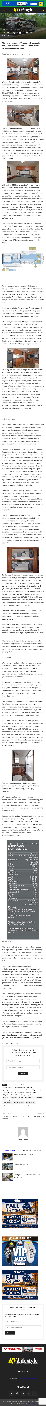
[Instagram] (17, 1393)
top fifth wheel (7, 1102)
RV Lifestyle (14, 1095)
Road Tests (5, 29)
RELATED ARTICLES (13, 1150)
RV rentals (6, 1097)
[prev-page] (3, 1185)
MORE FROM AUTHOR (32, 1150)
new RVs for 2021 (8, 1092)
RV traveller (15, 1100)
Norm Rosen (8, 36)
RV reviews (28, 1097)
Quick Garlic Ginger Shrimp (10, 1117)
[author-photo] (23, 1137)
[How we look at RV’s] (7, 1166)
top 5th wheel (34, 1100)
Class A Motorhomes (15, 29)
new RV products (35, 1090)
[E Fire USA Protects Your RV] (7, 1156)
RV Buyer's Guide (31, 1092)
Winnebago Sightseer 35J (21, 1105)
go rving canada (8, 1090)
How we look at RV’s (21, 1164)
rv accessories (19, 1092)
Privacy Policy (31, 1403)
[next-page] (7, 1185)
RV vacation (24, 1100)
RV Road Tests (38, 1097)
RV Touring (6, 1100)
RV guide (5, 1095)
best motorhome (26, 1085)
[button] (3, 10)
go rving (29, 1087)
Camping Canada (20, 1087)
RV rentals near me (17, 1097)
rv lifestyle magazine (26, 1095)
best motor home (14, 1085)
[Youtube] (34, 1393)
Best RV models (7, 1087)
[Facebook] (11, 1393)
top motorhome (30, 1102)
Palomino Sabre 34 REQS (33, 1116)
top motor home (19, 1102)
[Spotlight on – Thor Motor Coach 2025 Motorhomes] (7, 1177)
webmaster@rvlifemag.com (27, 1379)
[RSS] (23, 1393)
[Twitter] (29, 1393)
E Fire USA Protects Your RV (23, 1154)
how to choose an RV (21, 1090)
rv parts (37, 1095)
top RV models (7, 1105)
